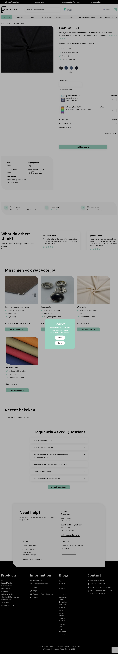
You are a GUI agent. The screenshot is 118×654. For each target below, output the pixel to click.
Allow (60, 338)
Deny (60, 343)
